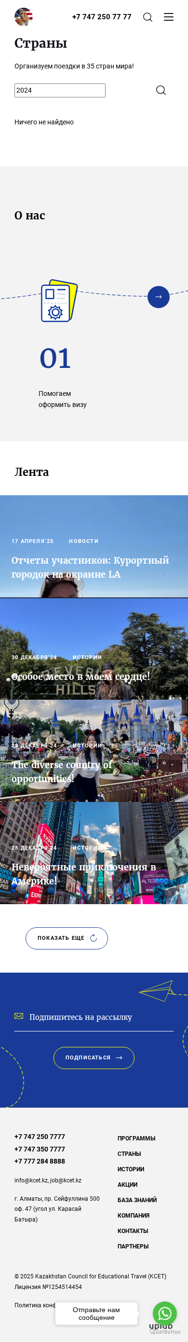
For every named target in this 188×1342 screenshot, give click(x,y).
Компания (133, 1215)
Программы (136, 1138)
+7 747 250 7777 (39, 1136)
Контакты (133, 1231)
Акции (127, 1184)
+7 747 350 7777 (39, 1149)
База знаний (137, 1200)
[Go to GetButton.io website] (164, 1332)
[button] (159, 297)
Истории (131, 1169)
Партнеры (133, 1246)
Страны (129, 1154)
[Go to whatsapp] (165, 1313)
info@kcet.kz (31, 1180)
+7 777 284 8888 (39, 1161)
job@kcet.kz (65, 1180)
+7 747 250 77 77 (102, 17)
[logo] (23, 17)
